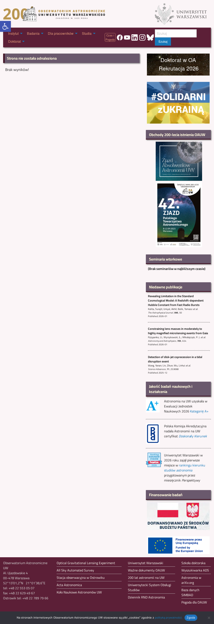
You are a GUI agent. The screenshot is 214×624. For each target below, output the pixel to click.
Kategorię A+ (199, 411)
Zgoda (191, 617)
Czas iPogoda (110, 37)
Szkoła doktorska (193, 563)
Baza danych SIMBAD (190, 592)
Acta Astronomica (69, 585)
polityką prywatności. (168, 617)
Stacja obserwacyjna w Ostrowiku (81, 577)
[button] (5, 26)
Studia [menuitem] (87, 33)
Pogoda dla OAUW (194, 602)
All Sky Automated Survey (75, 570)
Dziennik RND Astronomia (146, 597)
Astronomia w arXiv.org (191, 580)
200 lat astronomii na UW (146, 577)
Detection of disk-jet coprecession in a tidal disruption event (175, 359)
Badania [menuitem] (33, 33)
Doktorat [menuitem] (14, 41)
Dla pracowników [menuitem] (61, 33)
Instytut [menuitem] (13, 33)
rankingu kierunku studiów (184, 467)
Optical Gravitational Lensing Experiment (86, 563)
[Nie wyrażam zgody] (209, 618)
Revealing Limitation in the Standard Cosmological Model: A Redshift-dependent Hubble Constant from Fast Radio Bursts (176, 300)
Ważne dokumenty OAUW (146, 570)
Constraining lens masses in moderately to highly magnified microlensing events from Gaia (178, 331)
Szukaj (162, 41)
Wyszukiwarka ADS (195, 570)
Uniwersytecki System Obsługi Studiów (149, 587)
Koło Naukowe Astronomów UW (79, 592)
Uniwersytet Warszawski (145, 563)
